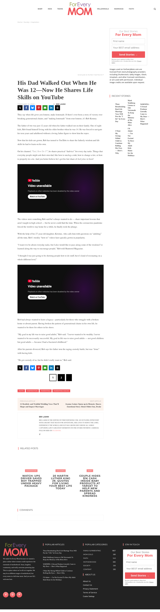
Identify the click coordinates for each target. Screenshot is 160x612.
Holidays (60, 471)
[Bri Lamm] (28, 425)
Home (20, 22)
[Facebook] (40, 434)
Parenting (45, 391)
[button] (154, 9)
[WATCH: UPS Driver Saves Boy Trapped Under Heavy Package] (31, 462)
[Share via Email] (45, 107)
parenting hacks (61, 391)
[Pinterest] (19, 594)
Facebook (56, 430)
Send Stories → (128, 54)
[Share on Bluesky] (32, 107)
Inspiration (35, 22)
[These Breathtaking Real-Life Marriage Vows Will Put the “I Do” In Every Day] (111, 102)
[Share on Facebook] (26, 107)
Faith (21, 391)
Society (26, 22)
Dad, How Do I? (40, 151)
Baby (90, 471)
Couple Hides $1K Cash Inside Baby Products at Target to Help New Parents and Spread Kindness (89, 485)
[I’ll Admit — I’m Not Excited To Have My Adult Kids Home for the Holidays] (124, 130)
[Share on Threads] (57, 107)
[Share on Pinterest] (38, 107)
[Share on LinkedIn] (51, 107)
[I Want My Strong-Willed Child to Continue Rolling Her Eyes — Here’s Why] (111, 130)
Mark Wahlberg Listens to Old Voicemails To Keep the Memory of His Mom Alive (132, 113)
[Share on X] (20, 107)
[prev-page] (58, 501)
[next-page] (62, 501)
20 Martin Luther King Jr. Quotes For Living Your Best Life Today (60, 482)
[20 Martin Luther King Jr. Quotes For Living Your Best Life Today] (60, 462)
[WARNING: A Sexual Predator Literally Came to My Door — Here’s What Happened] (136, 102)
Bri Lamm (61, 104)
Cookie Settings (88, 596)
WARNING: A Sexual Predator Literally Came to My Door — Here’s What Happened (144, 114)
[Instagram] (12, 594)
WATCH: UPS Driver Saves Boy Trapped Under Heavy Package (31, 480)
